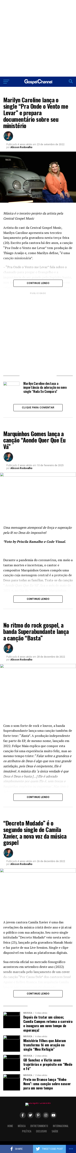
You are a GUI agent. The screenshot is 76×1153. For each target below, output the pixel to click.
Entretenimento (39, 1126)
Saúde (55, 1131)
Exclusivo (41, 1131)
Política (26, 1131)
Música (22, 1126)
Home (10, 1126)
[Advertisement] (38, 38)
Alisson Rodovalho (21, 147)
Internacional (61, 1126)
